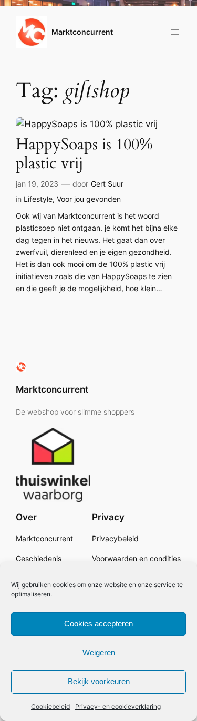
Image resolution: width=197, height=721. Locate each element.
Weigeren (98, 652)
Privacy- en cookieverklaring (118, 706)
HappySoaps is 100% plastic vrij (84, 154)
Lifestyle (38, 198)
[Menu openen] (175, 32)
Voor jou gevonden (89, 198)
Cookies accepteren (98, 623)
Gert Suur (107, 183)
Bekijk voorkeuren (99, 681)
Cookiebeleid (50, 706)
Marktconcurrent (82, 31)
